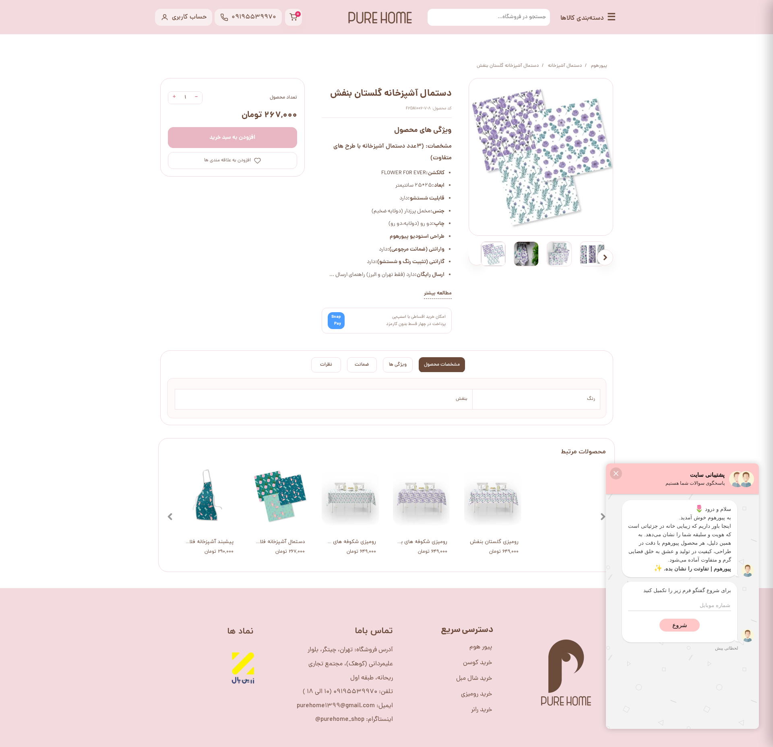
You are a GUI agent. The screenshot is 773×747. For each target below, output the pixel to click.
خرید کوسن (477, 663)
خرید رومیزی (476, 694)
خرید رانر (481, 710)
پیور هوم (480, 647)
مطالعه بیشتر (438, 293)
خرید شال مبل (474, 678)
